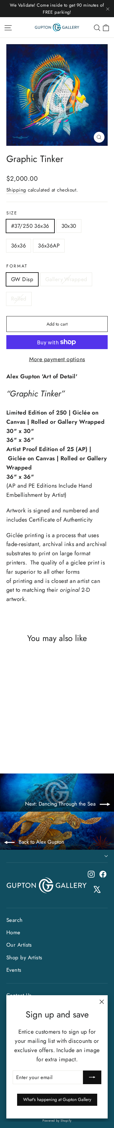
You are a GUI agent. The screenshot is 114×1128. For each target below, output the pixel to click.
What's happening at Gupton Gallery (57, 1099)
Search (14, 920)
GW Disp (22, 279)
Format (17, 266)
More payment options (57, 359)
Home (13, 932)
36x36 (18, 245)
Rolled (19, 298)
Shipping (16, 189)
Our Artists (19, 945)
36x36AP (49, 245)
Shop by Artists (24, 957)
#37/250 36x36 (30, 226)
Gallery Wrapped (66, 279)
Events (14, 970)
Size (11, 213)
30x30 (68, 226)
